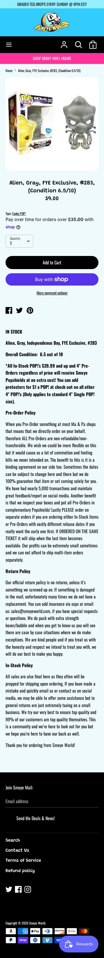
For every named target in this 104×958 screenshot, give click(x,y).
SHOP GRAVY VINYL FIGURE (52, 58)
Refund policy (20, 871)
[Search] (78, 42)
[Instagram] (28, 890)
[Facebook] (19, 890)
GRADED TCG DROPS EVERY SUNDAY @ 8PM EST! (52, 4)
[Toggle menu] (9, 44)
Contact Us (17, 850)
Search (13, 840)
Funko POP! (19, 213)
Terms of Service (23, 860)
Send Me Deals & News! (35, 818)
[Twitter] (9, 890)
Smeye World (37, 923)
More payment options (52, 293)
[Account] (64, 42)
